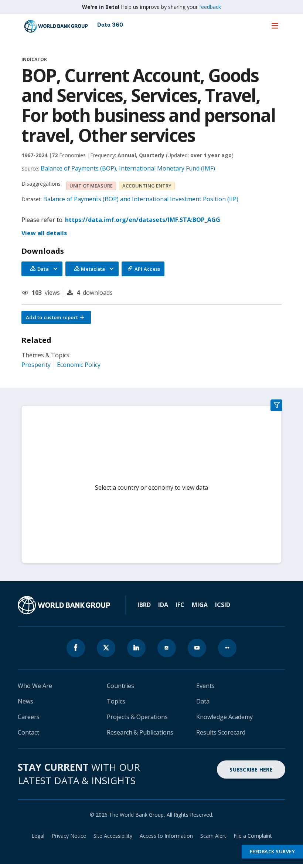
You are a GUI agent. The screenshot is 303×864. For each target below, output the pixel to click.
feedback (210, 6)
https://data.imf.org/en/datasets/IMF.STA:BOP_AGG (142, 220)
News (25, 701)
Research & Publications (140, 732)
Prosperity (36, 365)
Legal (37, 835)
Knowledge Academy (224, 717)
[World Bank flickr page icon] (227, 648)
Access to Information (166, 835)
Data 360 (110, 25)
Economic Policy (79, 365)
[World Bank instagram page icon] (166, 648)
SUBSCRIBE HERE (251, 769)
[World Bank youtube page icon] (197, 648)
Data (203, 701)
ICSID (222, 605)
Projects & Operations (137, 717)
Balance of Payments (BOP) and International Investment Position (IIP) (140, 199)
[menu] (275, 25)
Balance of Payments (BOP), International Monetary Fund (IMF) (128, 168)
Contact (28, 732)
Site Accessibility (112, 835)
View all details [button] (44, 233)
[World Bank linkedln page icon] (136, 648)
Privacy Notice (69, 835)
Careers (29, 717)
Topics (116, 701)
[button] (56, 317)
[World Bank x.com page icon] (106, 648)
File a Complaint (253, 835)
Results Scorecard (220, 732)
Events (205, 686)
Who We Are (35, 686)
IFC (180, 605)
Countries (120, 686)
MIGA (200, 605)
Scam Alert (213, 835)
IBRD (144, 605)
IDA (163, 605)
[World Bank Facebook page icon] (75, 648)
